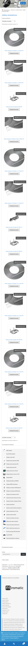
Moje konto (4, 644)
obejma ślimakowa (5, 569)
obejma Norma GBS (11, 566)
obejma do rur (4, 564)
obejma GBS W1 (10, 564)
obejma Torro (4, 567)
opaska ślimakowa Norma (15, 569)
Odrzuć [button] (3, 639)
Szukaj (3, 552)
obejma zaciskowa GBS (14, 568)
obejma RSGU (18, 566)
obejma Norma (5, 566)
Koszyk (21, 643)
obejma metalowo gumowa (19, 564)
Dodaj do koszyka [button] (14, 53)
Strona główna (7, 10)
